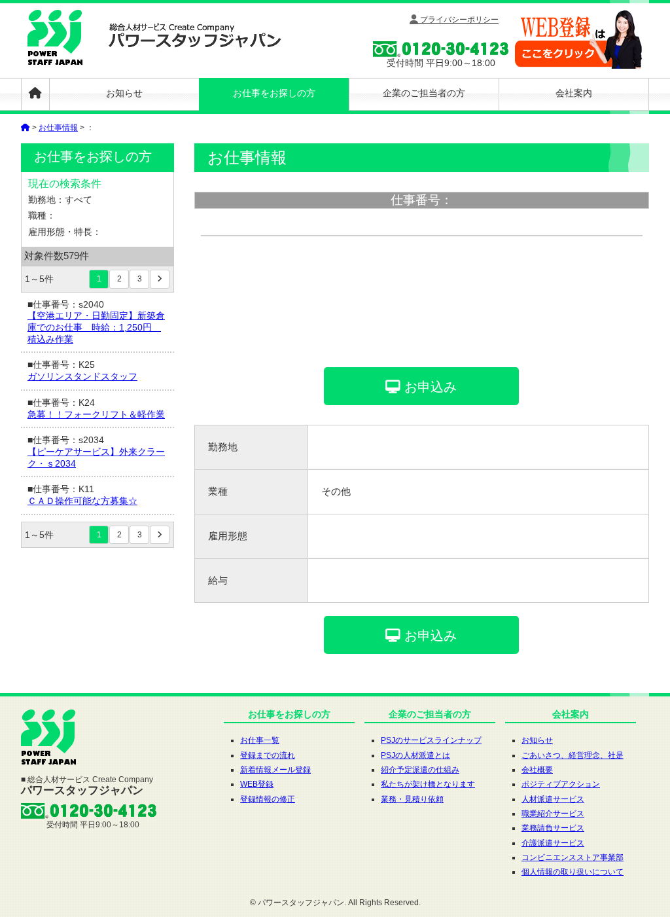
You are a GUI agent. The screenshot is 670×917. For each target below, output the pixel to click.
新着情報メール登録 (275, 769)
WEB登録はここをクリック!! (579, 39)
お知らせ (124, 93)
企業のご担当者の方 (424, 93)
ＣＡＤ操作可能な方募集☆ (82, 501)
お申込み (428, 387)
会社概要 (537, 769)
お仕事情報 (58, 127)
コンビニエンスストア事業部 (572, 857)
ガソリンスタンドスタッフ (82, 377)
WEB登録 (256, 784)
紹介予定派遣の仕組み (420, 769)
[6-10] (159, 279)
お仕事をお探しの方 (274, 93)
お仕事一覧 (259, 740)
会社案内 (573, 93)
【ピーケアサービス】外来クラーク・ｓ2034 (96, 458)
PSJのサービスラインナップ (431, 740)
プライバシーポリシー (458, 20)
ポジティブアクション (560, 784)
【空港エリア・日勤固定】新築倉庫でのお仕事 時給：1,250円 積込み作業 (96, 327)
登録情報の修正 (267, 799)
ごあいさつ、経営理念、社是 (572, 755)
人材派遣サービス (552, 799)
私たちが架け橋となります (428, 784)
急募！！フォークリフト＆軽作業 (96, 415)
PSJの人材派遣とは (415, 755)
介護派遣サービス (552, 843)
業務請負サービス (552, 828)
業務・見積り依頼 (412, 799)
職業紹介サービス (552, 813)
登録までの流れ (267, 755)
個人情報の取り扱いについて (572, 871)
